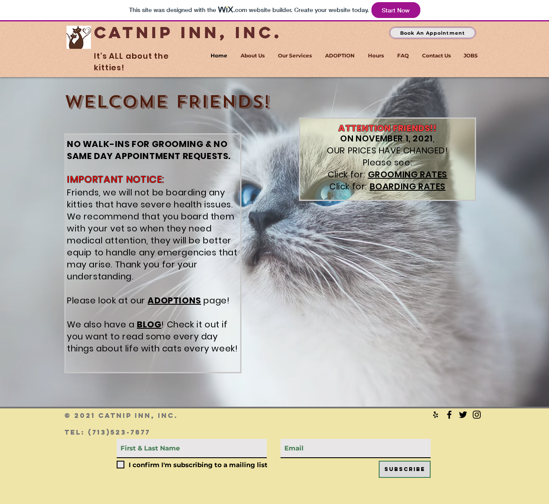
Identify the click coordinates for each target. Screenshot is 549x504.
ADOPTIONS (174, 300)
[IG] (476, 414)
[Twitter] (463, 414)
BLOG (149, 324)
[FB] (449, 414)
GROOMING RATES (407, 174)
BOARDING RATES (408, 186)
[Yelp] (435, 414)
